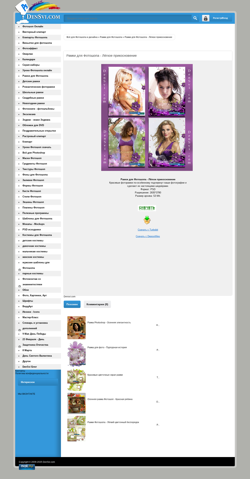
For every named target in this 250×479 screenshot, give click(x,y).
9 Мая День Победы (34, 333)
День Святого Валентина (37, 355)
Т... (158, 377)
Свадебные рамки (33, 97)
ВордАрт (28, 306)
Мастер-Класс (30, 317)
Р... (158, 350)
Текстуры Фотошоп (34, 169)
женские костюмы (33, 257)
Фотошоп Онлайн (33, 26)
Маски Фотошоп (32, 158)
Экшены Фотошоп (33, 202)
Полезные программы (36, 213)
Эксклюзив (29, 114)
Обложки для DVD (33, 125)
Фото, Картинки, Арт (35, 295)
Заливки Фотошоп (33, 180)
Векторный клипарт (34, 32)
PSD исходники (32, 229)
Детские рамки (31, 81)
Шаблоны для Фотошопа (37, 218)
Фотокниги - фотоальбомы (38, 108)
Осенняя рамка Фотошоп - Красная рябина (110, 399)
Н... (158, 325)
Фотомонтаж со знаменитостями (32, 282)
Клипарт (27, 141)
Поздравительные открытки (39, 130)
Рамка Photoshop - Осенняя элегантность (109, 322)
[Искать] (195, 18)
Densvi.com (69, 296)
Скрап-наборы (31, 64)
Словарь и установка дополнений (35, 325)
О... (158, 402)
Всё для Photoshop (34, 152)
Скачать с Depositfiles (148, 236)
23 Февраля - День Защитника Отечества (35, 342)
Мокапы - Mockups (33, 224)
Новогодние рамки (34, 103)
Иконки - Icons (31, 311)
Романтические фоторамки (39, 86)
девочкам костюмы (34, 246)
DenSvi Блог (30, 366)
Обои (26, 290)
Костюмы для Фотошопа (37, 235)
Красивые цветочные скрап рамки (105, 375)
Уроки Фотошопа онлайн (37, 70)
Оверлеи (28, 54)
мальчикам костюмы (35, 251)
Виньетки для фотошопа (37, 43)
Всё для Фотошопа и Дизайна (38, 12)
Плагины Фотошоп (33, 207)
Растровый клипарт (34, 136)
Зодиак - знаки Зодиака (36, 119)
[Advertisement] (147, 269)
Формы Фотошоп (33, 185)
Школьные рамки (33, 92)
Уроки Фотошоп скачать (37, 147)
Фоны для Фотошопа (35, 174)
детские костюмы (33, 240)
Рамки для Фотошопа (35, 75)
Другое (27, 361)
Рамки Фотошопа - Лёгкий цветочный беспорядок (113, 422)
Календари (29, 59)
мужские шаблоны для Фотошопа (36, 265)
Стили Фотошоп (32, 196)
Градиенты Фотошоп (35, 163)
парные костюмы (33, 273)
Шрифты (28, 301)
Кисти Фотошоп (32, 191)
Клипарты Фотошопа (35, 37)
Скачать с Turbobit (148, 229)
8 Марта (27, 350)
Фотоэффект (30, 48)
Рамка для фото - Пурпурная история (107, 347)
